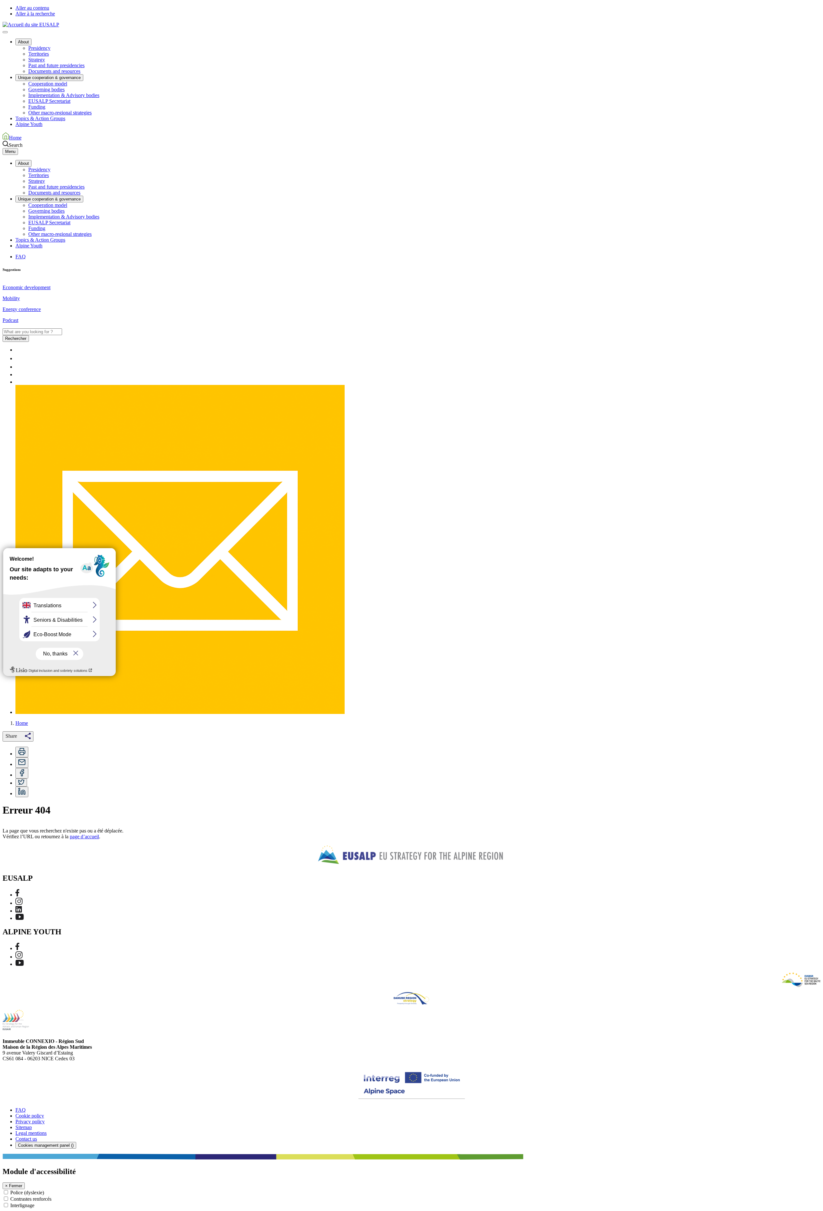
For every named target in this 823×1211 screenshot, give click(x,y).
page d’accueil (84, 836)
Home (21, 723)
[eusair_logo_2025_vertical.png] (16, 1020)
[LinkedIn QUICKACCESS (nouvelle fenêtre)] (18, 374)
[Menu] (5, 32)
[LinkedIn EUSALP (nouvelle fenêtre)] (18, 910)
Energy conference (22, 309)
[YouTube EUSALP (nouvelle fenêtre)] (19, 918)
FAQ (20, 256)
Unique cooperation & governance (49, 77)
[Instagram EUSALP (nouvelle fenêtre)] (19, 903)
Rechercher (15, 338)
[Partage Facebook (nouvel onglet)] (21, 773)
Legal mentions (31, 1133)
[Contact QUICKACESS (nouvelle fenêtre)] (180, 712)
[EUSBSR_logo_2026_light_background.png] (801, 979)
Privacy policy (30, 1121)
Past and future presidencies (56, 65)
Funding (36, 107)
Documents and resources (54, 71)
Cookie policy (29, 1115)
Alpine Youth (28, 124)
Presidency (39, 48)
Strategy (36, 59)
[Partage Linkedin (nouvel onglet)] (21, 792)
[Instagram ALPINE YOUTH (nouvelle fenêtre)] (19, 956)
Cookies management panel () (46, 1145)
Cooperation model (47, 83)
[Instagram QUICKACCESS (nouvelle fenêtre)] (19, 367)
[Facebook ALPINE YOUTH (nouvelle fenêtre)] (17, 948)
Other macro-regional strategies (60, 112)
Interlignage (22, 1205)
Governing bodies (46, 89)
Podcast (10, 320)
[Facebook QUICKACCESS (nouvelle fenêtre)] (17, 358)
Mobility (11, 298)
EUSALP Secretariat (49, 101)
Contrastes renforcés (30, 1199)
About (23, 42)
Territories (38, 54)
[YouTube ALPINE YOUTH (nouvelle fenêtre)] (19, 964)
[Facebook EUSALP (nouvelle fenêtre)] (17, 894)
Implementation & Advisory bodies (63, 95)
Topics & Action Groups (40, 118)
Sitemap (23, 1127)
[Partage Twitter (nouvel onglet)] (21, 783)
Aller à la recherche (35, 13)
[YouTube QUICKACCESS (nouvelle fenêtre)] (19, 382)
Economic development (26, 287)
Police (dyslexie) (27, 1192)
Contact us (26, 1139)
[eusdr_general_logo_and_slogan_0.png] (411, 998)
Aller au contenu (32, 8)
